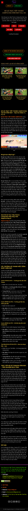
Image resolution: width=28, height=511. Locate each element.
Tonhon (21, 26)
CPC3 (14, 26)
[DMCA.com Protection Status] (5, 481)
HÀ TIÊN (9, 29)
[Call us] (11, 501)
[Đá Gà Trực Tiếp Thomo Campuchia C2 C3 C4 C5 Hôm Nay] (14, 2)
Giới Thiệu (5, 485)
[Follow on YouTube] (16, 501)
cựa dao (18, 29)
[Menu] (2, 2)
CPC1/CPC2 (6, 26)
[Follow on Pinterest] (14, 501)
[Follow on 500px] (19, 501)
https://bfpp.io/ (12, 489)
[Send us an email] (9, 501)
